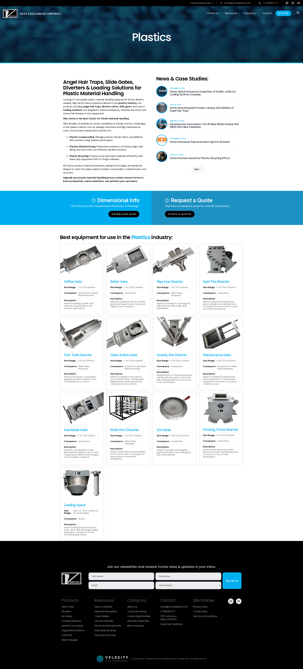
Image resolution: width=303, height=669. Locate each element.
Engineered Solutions (73, 630)
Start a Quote (179, 214)
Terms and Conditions (205, 616)
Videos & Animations (106, 611)
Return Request (70, 639)
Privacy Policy (200, 606)
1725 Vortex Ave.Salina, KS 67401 (168, 618)
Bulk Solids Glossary (105, 630)
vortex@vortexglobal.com (174, 606)
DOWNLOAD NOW (124, 214)
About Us (132, 606)
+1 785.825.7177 (167, 611)
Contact (267, 13)
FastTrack (67, 635)
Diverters (66, 611)
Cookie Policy (200, 611)
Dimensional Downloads (108, 625)
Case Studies (102, 616)
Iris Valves (67, 616)
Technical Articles (104, 621)
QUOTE (283, 13)
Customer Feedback (171, 624)
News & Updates (103, 606)
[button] (202, 3)
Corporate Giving (136, 611)
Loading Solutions (71, 621)
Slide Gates (68, 606)
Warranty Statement (138, 621)
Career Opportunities (138, 616)
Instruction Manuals (105, 635)
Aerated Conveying (72, 625)
